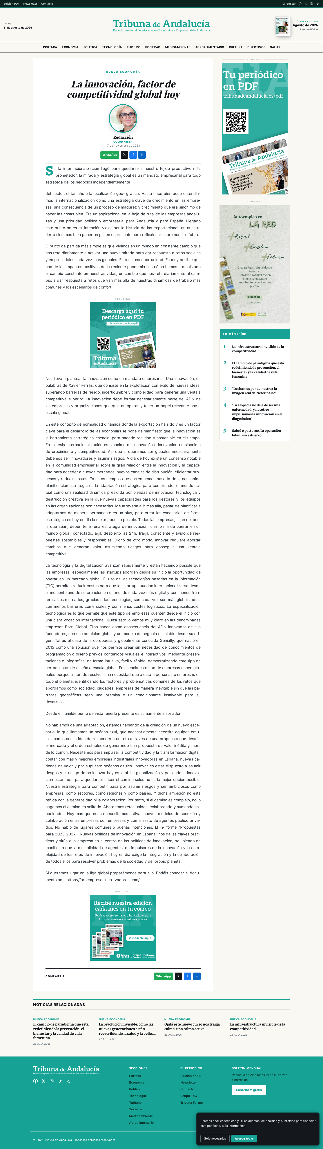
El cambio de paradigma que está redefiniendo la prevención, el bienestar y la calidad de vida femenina (258, 370)
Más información (233, 1125)
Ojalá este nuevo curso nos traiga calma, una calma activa (192, 1026)
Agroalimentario (209, 47)
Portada (50, 47)
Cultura (236, 47)
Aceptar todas (244, 1138)
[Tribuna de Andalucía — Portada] (161, 26)
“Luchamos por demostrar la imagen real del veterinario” (254, 391)
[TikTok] (317, 3)
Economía (70, 47)
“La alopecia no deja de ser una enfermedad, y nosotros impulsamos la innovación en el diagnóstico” (257, 412)
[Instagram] (311, 3)
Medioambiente (178, 47)
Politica (90, 47)
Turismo (133, 47)
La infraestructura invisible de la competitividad (258, 349)
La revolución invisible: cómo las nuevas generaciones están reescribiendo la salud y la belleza (127, 1029)
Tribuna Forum (191, 1102)
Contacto (47, 3)
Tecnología (112, 47)
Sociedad (152, 47)
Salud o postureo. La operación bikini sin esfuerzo (256, 433)
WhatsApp (110, 154)
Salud (275, 47)
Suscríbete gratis (249, 1090)
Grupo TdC (188, 1096)
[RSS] (68, 1081)
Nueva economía (46, 1019)
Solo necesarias (215, 1138)
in (142, 154)
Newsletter (30, 3)
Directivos (256, 47)
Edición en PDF (191, 1076)
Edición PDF (11, 3)
